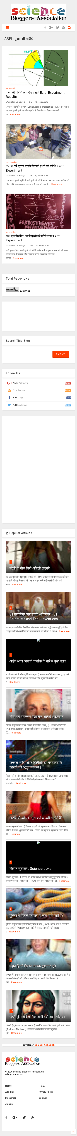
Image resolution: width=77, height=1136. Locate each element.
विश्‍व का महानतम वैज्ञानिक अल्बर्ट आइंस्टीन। (37, 716)
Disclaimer (10, 1098)
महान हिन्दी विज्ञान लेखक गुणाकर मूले (32, 966)
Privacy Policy (45, 1092)
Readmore (15, 114)
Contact (42, 1098)
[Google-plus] (51, 27)
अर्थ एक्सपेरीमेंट (11, 88)
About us (10, 1092)
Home (8, 1086)
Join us (9, 1104)
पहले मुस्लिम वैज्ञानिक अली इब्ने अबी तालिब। (37, 1017)
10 (11, 1010)
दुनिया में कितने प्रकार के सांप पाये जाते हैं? (36, 915)
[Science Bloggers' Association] (38, 19)
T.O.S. (41, 1086)
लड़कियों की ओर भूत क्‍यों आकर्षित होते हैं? (36, 818)
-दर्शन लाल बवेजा (11, 162)
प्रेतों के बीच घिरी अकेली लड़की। (30, 568)
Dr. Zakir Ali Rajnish (44, 1045)
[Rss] (63, 27)
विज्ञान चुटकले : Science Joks (30, 868)
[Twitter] (57, 27)
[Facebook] (45, 27)
